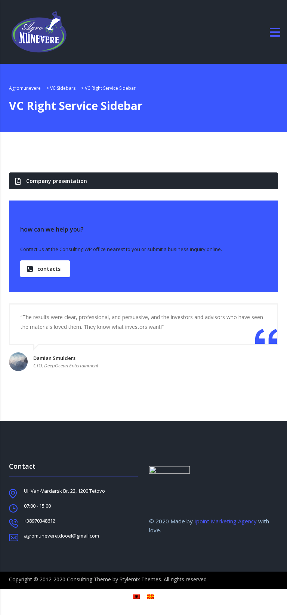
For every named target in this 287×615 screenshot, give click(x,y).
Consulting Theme (89, 579)
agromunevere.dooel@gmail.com (61, 535)
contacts (49, 268)
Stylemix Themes (140, 579)
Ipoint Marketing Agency (225, 521)
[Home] (39, 31)
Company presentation (56, 180)
